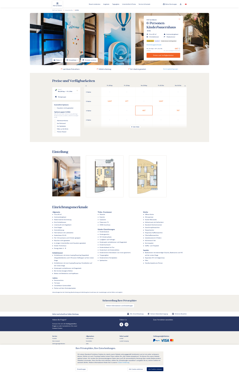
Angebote (106, 4)
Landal (121, 338)
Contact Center (57, 328)
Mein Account (56, 341)
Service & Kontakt (144, 4)
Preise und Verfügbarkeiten (163, 55)
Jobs (87, 343)
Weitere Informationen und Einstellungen (119, 306)
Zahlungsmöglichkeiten (58, 343)
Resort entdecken (94, 4)
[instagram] (126, 326)
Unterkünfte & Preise (129, 4)
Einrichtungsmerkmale (154, 45)
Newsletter (89, 341)
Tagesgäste (115, 4)
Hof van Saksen (152, 20)
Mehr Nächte (136, 127)
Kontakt (54, 338)
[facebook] (122, 326)
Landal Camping (124, 341)
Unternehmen (89, 338)
